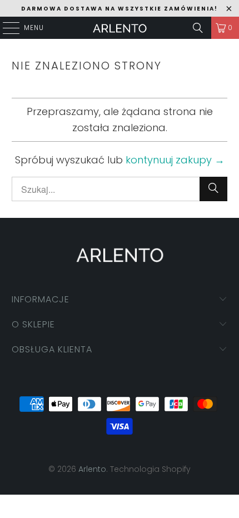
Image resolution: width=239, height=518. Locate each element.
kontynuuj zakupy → (175, 160)
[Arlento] (120, 28)
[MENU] (5, 28)
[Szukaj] (197, 28)
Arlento (92, 469)
